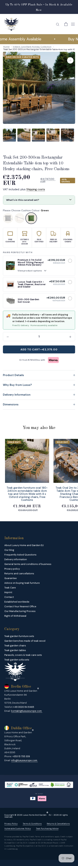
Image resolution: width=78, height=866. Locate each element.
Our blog (9, 550)
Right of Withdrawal (15, 615)
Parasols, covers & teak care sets (23, 655)
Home (6, 46)
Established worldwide (16, 601)
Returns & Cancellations (58, 824)
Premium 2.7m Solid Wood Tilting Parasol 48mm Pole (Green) (31, 262)
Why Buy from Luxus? (17, 385)
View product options (30, 270)
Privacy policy (12, 568)
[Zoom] (70, 60)
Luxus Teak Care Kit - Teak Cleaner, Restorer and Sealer (32, 284)
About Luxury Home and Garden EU (24, 545)
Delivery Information (16, 395)
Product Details (13, 375)
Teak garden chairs (15, 645)
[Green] (31, 218)
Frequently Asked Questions (20, 554)
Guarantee (10, 578)
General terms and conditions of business (27, 564)
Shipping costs (35, 189)
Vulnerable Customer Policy (17, 829)
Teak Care (10, 587)
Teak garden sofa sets (16, 659)
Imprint (8, 592)
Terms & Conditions (32, 824)
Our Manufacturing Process (20, 611)
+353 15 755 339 (21, 756)
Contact (9, 597)
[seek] (57, 24)
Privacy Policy (11, 824)
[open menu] (73, 24)
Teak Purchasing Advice (47, 829)
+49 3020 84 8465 (23, 706)
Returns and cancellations (19, 573)
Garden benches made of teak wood (24, 640)
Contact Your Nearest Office (20, 606)
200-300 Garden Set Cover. (28, 300)
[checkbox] (70, 261)
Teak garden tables (15, 650)
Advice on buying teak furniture (22, 582)
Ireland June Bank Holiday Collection (32, 46)
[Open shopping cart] (65, 24)
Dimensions (11, 404)
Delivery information (15, 559)
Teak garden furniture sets (19, 636)
